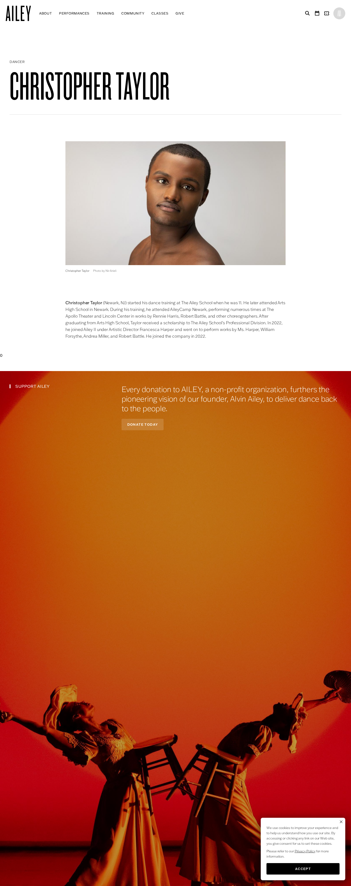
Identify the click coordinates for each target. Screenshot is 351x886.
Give (180, 13)
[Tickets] (327, 13)
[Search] (306, 13)
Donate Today (142, 424)
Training (105, 13)
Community (132, 13)
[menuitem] (45, 13)
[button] (175, 203)
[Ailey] (21, 13)
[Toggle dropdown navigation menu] (188, 13)
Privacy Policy (305, 851)
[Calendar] (317, 13)
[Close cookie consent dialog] (341, 822)
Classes (159, 13)
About (45, 13)
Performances (74, 13)
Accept (303, 869)
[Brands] (339, 13)
